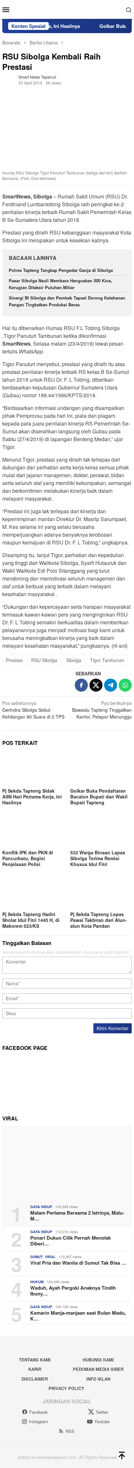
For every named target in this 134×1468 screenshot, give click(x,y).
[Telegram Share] (110, 685)
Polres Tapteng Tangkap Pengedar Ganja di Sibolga (61, 270)
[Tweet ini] (95, 685)
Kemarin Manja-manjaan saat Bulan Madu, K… (78, 1315)
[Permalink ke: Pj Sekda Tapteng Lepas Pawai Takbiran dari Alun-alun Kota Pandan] (101, 892)
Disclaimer (34, 1379)
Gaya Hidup (41, 1206)
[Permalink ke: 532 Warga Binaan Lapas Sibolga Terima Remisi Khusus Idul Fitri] (101, 830)
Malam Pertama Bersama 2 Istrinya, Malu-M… (77, 1215)
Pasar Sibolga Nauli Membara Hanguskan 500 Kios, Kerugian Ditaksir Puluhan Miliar (60, 283)
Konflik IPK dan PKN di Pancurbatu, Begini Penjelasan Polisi (27, 858)
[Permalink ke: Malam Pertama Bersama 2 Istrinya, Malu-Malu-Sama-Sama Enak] (67, 1163)
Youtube (102, 1421)
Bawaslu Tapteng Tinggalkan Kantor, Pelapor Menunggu (102, 710)
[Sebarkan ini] (81, 685)
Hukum (37, 1281)
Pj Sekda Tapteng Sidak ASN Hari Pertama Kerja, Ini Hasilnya (32, 796)
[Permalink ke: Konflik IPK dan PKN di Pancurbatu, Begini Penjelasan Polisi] (33, 830)
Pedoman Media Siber (98, 1369)
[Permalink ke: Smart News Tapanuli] (8, 79)
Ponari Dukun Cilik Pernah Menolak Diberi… (70, 1240)
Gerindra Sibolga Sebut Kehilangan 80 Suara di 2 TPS (33, 710)
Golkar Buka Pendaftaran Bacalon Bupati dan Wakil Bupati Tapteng (98, 796)
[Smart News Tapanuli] (67, 9)
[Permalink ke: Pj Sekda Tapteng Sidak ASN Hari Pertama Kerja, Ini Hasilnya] (33, 769)
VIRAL (50, 1256)
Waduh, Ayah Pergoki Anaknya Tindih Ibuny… (73, 1290)
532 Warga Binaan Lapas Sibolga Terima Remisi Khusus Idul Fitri (97, 858)
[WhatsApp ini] (125, 685)
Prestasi (14, 660)
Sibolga (73, 660)
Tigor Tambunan (107, 660)
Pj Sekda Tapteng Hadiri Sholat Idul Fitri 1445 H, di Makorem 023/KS (31, 920)
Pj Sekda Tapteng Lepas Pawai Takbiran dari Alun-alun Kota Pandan (98, 920)
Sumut (36, 1256)
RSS (70, 1431)
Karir (34, 1369)
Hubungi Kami (98, 1360)
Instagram (38, 1421)
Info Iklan (98, 1379)
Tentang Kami (35, 1360)
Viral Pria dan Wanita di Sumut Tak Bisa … (78, 1263)
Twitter (102, 1412)
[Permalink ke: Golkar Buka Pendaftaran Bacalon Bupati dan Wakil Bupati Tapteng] (101, 769)
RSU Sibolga (44, 660)
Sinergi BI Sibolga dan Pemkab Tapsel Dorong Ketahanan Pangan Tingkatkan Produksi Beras (67, 301)
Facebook (38, 1412)
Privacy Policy (66, 1388)
